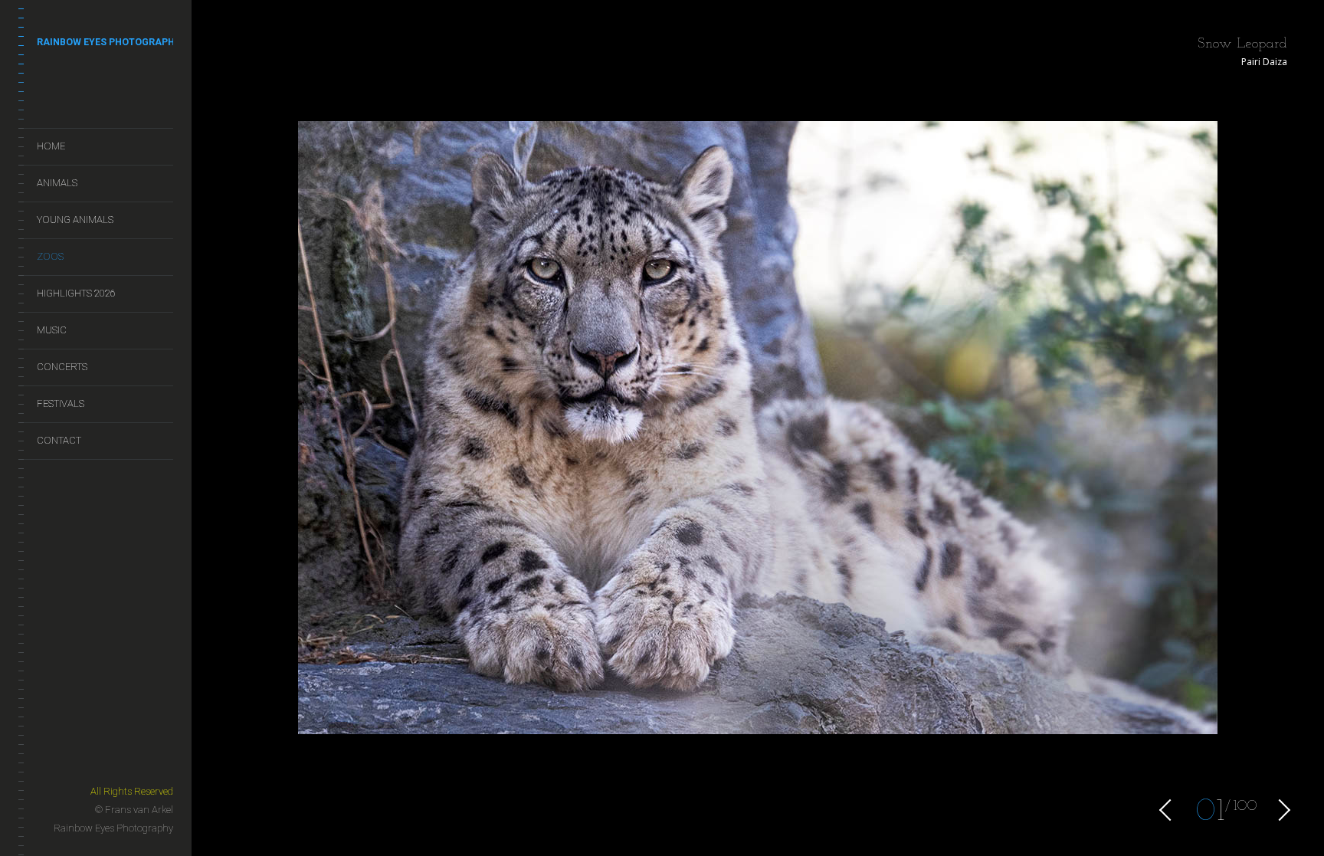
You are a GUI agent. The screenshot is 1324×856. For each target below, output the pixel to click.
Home (51, 146)
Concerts (62, 366)
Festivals (60, 403)
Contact (59, 440)
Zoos (50, 256)
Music (52, 330)
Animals (57, 183)
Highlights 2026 (76, 293)
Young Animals (75, 219)
